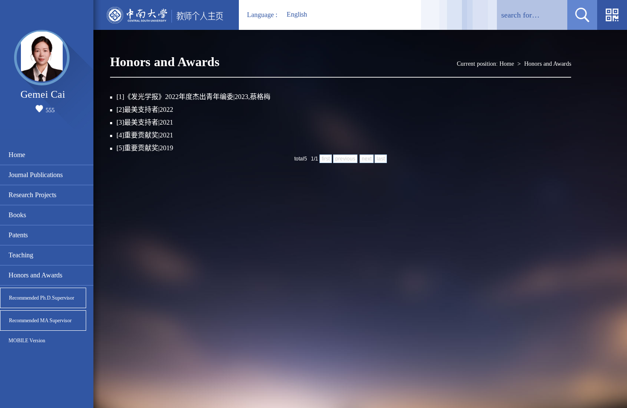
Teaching (21, 255)
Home (17, 154)
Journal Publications (36, 174)
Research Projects (32, 194)
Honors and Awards (35, 275)
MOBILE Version (27, 341)
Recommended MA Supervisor (40, 320)
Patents (18, 235)
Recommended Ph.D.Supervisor (41, 298)
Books (17, 215)
